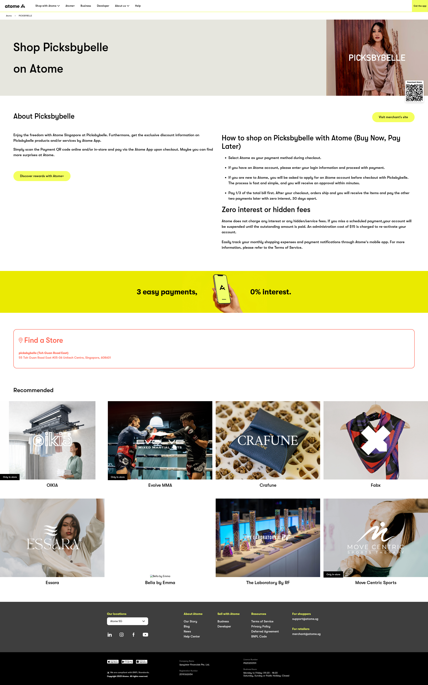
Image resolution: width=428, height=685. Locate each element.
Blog (187, 626)
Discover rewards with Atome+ (42, 176)
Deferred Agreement (265, 631)
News (187, 631)
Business (86, 5)
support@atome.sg (305, 619)
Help (138, 5)
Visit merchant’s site (393, 117)
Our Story (190, 621)
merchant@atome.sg (306, 634)
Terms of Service (262, 621)
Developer (103, 5)
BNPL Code (259, 636)
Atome (9, 16)
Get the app (420, 6)
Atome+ (70, 5)
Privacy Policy (260, 626)
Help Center (192, 636)
